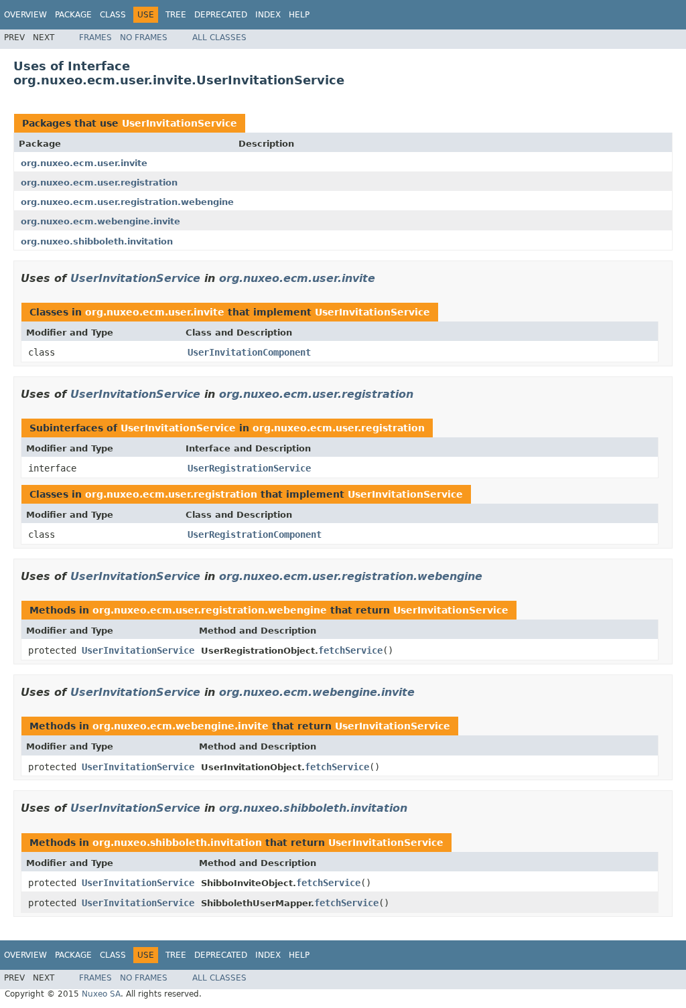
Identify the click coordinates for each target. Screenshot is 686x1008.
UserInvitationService (179, 123)
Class (113, 14)
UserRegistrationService (249, 468)
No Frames (143, 37)
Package (73, 14)
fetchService (350, 650)
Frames (95, 37)
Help (299, 14)
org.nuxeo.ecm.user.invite (84, 163)
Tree (175, 14)
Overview (25, 14)
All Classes (219, 37)
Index (268, 14)
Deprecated (220, 14)
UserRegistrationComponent (255, 534)
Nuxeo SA (101, 994)
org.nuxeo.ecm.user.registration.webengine (127, 202)
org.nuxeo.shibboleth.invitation (97, 241)
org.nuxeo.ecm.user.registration (99, 182)
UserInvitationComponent (249, 352)
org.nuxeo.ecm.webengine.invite (100, 221)
